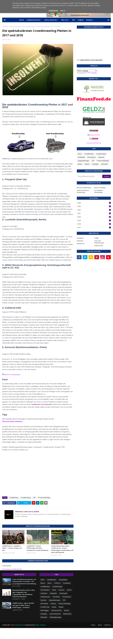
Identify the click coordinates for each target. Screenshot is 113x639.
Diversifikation (45, 590)
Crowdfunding (13, 498)
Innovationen (92, 157)
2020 (94, 217)
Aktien (42, 580)
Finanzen (61, 590)
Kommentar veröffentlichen (12, 569)
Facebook (80, 241)
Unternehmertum (55, 614)
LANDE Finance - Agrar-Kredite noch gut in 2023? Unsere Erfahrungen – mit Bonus (23, 605)
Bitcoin (43, 583)
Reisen (80, 164)
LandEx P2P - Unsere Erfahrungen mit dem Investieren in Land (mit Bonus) (37, 548)
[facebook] (79, 257)
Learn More (53, 11)
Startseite (5, 26)
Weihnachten (67, 614)
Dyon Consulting (99, 188)
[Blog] (94, 135)
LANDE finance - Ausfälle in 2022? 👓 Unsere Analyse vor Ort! (12, 548)
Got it (62, 11)
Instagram (80, 238)
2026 (94, 203)
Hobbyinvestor (45, 597)
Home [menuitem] (21, 20)
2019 (94, 220)
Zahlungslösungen (55, 617)
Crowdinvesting (25, 498)
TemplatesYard (19, 625)
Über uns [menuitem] (64, 20)
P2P (34, 498)
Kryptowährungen (83, 161)
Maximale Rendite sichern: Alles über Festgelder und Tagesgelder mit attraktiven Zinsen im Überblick (23, 593)
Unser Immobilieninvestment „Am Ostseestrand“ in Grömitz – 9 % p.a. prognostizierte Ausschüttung (24, 581)
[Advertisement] (37, 476)
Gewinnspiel (63, 593)
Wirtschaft (104, 164)
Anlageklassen (51, 580)
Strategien (95, 164)
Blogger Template (40, 625)
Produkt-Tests (45, 607)
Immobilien (56, 597)
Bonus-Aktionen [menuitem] (51, 20)
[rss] (91, 257)
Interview (101, 157)
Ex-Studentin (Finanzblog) (98, 191)
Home (93, 625)
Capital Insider (33, 512)
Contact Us (107, 625)
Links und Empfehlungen (99, 242)
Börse (80, 154)
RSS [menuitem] (73, 20)
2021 (94, 213)
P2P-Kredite (44, 604)
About (100, 625)
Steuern (87, 164)
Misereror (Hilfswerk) (84, 188)
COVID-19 (57, 583)
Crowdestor (67, 583)
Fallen (54, 590)
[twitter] (85, 257)
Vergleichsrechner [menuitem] (33, 20)
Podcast (53, 604)
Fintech (69, 590)
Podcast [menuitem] (89, 20)
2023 (94, 206)
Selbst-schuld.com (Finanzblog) (83, 191)
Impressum (80, 244)
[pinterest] (96, 257)
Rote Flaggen (45, 610)
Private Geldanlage (15, 26)
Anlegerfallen (63, 580)
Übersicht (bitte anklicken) (12, 421)
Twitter (96, 238)
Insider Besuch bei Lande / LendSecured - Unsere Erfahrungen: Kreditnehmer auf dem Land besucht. (62, 549)
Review (61, 607)
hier (38, 292)
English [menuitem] (80, 20)
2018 (94, 224)
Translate (93, 73)
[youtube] (108, 257)
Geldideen (44, 593)
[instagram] (102, 257)
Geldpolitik (81, 157)
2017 (94, 227)
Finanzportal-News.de (94, 143)
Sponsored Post (56, 610)
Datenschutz (98, 246)
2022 (94, 210)
